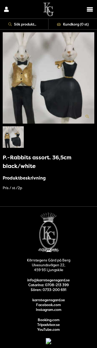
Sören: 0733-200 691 (48, 289)
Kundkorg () (76, 24)
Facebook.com (48, 304)
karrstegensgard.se (48, 299)
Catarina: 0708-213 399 (48, 284)
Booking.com (49, 319)
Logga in (6, 9)
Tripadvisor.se (48, 324)
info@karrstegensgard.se (48, 280)
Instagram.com (48, 309)
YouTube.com (48, 329)
